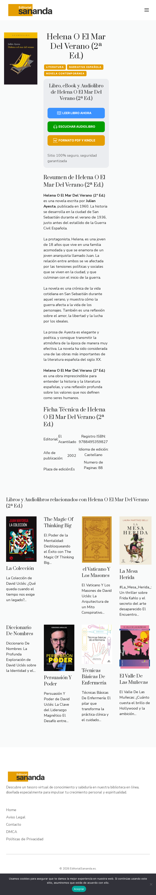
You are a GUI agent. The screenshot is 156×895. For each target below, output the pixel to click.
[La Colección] (21, 559)
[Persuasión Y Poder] (59, 668)
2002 (71, 455)
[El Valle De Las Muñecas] (134, 666)
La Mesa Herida (128, 574)
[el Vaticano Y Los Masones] (97, 559)
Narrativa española (85, 67)
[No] (151, 884)
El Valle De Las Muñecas (133, 679)
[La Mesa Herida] (135, 561)
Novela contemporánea (65, 73)
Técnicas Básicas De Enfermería (94, 677)
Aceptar (79, 889)
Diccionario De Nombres (19, 631)
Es (73, 469)
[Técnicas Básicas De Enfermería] (97, 661)
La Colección (20, 568)
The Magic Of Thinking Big (58, 522)
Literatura (55, 67)
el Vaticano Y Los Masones (96, 572)
